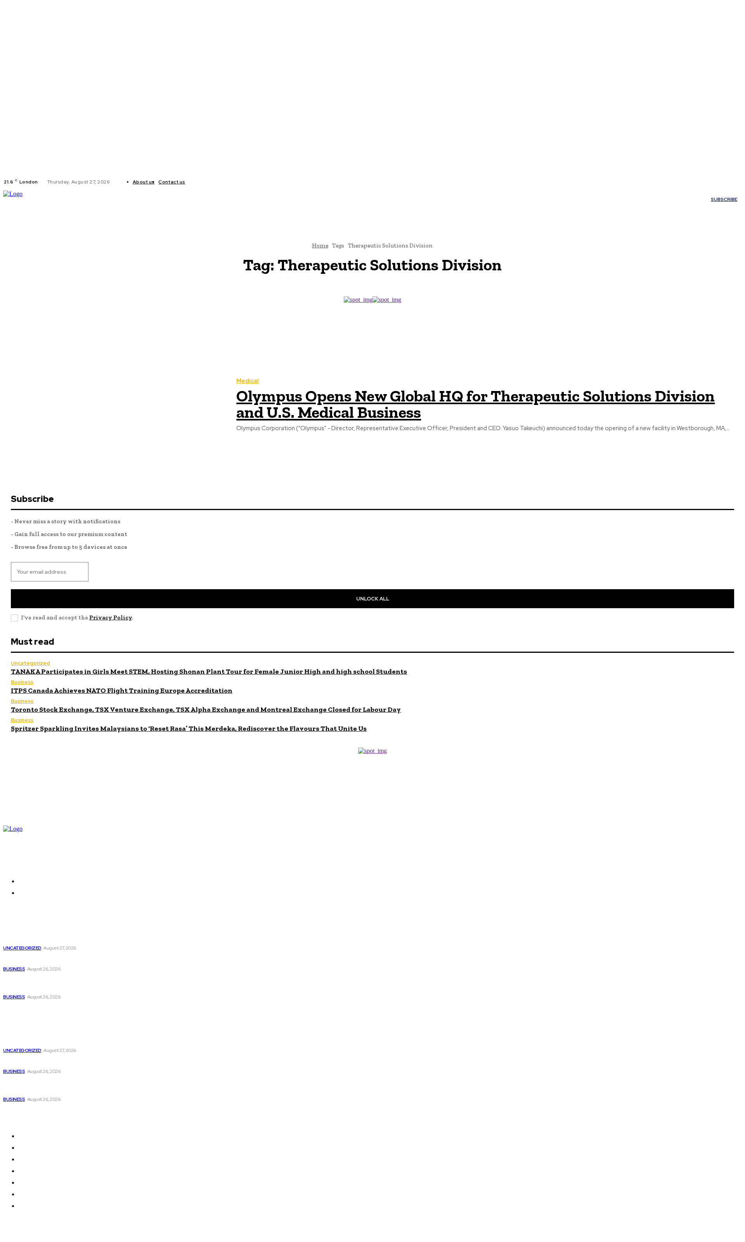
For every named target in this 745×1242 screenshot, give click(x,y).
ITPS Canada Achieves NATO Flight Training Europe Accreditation (121, 690)
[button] (466, 199)
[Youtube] (225, 182)
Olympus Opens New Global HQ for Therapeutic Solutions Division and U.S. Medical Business (475, 404)
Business (22, 682)
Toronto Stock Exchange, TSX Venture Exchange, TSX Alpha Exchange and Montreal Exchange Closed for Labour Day (206, 709)
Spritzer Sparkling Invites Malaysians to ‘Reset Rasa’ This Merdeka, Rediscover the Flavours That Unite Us (189, 728)
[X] (216, 182)
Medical (247, 381)
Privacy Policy (110, 617)
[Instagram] (206, 182)
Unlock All (372, 598)
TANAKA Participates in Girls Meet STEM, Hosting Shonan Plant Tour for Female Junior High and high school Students (209, 671)
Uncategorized (30, 663)
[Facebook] (197, 182)
